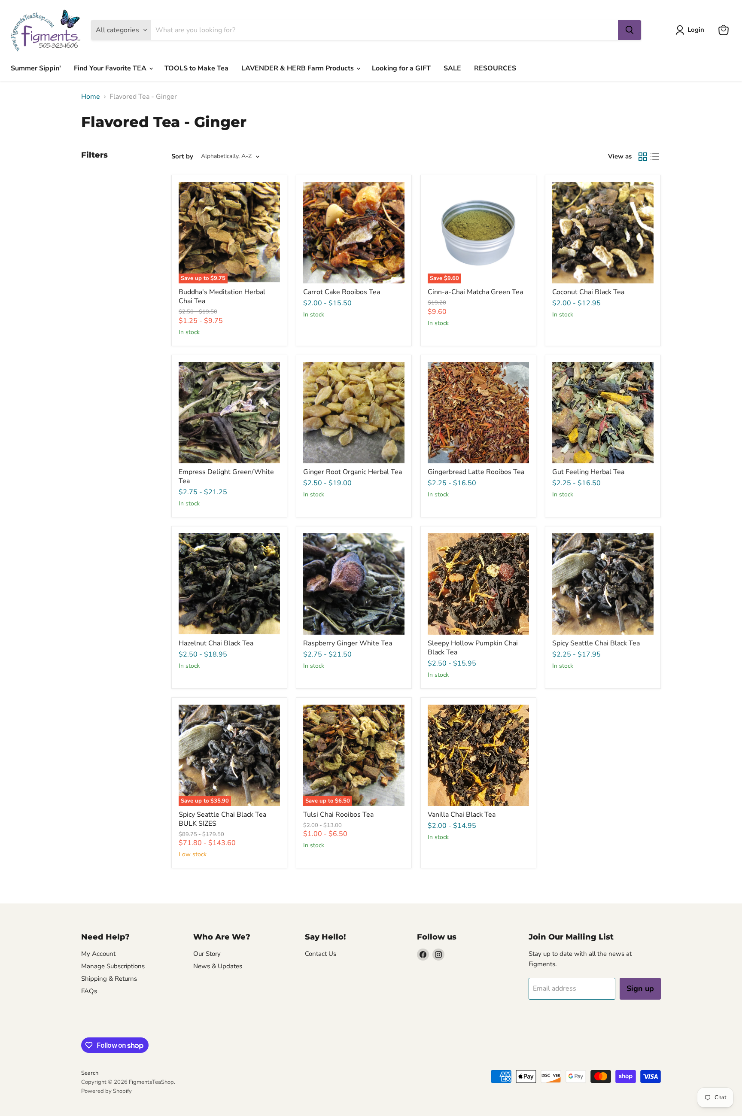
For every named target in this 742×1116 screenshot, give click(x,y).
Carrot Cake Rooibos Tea (341, 292)
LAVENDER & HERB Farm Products (298, 68)
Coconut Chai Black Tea (588, 292)
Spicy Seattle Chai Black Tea (596, 643)
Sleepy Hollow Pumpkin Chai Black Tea (473, 648)
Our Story (207, 953)
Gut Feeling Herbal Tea (588, 472)
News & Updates (217, 966)
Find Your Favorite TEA (111, 68)
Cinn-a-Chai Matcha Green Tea (475, 292)
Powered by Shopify (106, 1091)
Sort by (182, 156)
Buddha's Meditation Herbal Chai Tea (222, 296)
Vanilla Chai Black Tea (462, 814)
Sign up (640, 988)
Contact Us (320, 953)
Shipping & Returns (109, 978)
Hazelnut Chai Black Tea (216, 643)
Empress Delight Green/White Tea (226, 476)
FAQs (89, 991)
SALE (452, 68)
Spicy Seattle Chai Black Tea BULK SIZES (222, 819)
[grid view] (643, 157)
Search (89, 1073)
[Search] (629, 30)
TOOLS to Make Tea (196, 68)
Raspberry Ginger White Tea (347, 643)
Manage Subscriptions (113, 966)
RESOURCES (495, 68)
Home (90, 96)
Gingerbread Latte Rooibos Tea (476, 472)
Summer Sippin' (36, 68)
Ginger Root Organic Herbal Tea (352, 472)
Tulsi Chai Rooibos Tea (338, 814)
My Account (98, 953)
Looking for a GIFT (401, 68)
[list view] (655, 157)
